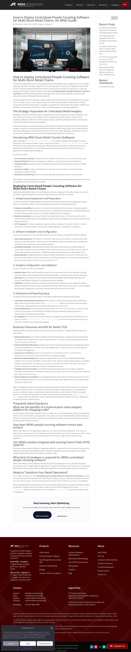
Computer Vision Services (107, 560)
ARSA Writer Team (21, 24)
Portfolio (72, 569)
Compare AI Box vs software (50, 573)
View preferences (45, 644)
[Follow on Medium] (104, 647)
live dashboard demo (52, 303)
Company (115, 5)
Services (79, 5)
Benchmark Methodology (78, 558)
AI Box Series (44, 552)
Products (68, 5)
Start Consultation (42, 516)
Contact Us (102, 574)
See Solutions (62, 516)
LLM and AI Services (105, 563)
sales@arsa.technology (34, 596)
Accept (11, 644)
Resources (103, 5)
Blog (70, 573)
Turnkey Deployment (106, 567)
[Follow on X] (100, 647)
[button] (52, 628)
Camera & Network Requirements (76, 553)
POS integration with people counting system (42, 319)
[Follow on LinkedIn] (91, 647)
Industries (91, 5)
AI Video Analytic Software (49, 556)
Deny (28, 644)
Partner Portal (103, 571)
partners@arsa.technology (36, 600)
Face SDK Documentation (78, 562)
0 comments (48, 24)
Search (114, 18)
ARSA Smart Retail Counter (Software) (39, 141)
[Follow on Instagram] (95, 647)
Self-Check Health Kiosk (48, 566)
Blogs (40, 24)
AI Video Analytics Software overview (71, 143)
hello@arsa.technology (34, 593)
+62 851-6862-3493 (32, 605)
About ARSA (102, 552)
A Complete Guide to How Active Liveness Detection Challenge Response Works (108, 30)
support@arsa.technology (36, 598)
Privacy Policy (28, 648)
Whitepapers (73, 566)
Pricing (42, 569)
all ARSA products (61, 490)
